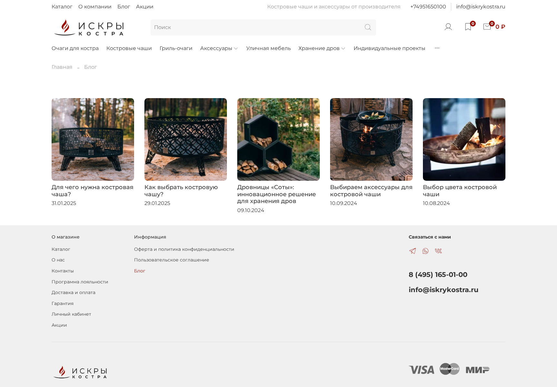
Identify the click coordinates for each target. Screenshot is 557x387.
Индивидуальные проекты (389, 48)
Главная (62, 67)
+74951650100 (428, 7)
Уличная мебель (268, 48)
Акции (144, 7)
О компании (95, 7)
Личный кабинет (71, 314)
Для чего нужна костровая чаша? (92, 191)
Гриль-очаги (176, 48)
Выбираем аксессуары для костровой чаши (371, 191)
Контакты (63, 271)
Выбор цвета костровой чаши (460, 191)
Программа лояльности (80, 282)
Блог (123, 7)
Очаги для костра (75, 48)
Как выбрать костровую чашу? (181, 191)
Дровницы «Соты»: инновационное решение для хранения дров (276, 194)
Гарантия (62, 303)
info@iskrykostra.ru (480, 7)
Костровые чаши (129, 48)
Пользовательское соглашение (171, 260)
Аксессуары (216, 48)
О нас (58, 260)
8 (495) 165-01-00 (438, 274)
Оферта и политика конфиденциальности (184, 249)
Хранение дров (319, 48)
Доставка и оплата (73, 292)
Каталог (62, 7)
